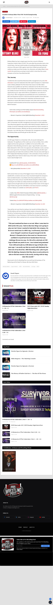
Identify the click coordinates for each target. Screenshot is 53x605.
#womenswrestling (39, 110)
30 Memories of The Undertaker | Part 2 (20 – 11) (13, 331)
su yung (33, 266)
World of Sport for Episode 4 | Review (22, 351)
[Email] (3, 79)
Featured (5, 11)
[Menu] (4, 2)
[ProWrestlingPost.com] (26, 2)
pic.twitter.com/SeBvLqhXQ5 (34, 200)
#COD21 (34, 163)
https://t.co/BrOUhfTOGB (20, 200)
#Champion (13, 112)
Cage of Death (14, 266)
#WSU (18, 193)
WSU (38, 266)
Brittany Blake (6, 266)
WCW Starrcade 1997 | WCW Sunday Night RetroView (38, 307)
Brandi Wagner (10, 17)
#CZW (29, 163)
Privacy (25, 527)
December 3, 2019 (39, 115)
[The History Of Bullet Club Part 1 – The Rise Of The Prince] (6, 375)
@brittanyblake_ (23, 163)
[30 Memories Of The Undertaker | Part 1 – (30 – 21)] (6, 440)
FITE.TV (36, 188)
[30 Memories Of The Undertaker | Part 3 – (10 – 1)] (14, 296)
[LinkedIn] (3, 72)
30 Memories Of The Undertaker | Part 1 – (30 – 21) (26, 439)
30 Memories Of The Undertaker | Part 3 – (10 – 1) (13, 307)
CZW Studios (28, 188)
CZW (20, 266)
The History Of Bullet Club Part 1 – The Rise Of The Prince (28, 373)
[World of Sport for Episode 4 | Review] (6, 352)
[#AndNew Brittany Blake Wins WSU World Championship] (26, 40)
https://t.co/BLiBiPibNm (17, 165)
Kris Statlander (26, 266)
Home (4, 6)
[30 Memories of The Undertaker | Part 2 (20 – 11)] (14, 320)
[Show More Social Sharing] (37, 21)
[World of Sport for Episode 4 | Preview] (6, 367)
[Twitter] (3, 68)
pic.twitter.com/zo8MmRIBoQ (31, 165)
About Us (31, 527)
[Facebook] (3, 65)
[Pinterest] (3, 75)
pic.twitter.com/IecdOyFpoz (23, 112)
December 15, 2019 (26, 168)
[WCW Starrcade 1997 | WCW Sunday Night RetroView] (39, 296)
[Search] (49, 2)
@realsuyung (13, 197)
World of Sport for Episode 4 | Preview (22, 366)
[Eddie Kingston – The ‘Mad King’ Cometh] (6, 360)
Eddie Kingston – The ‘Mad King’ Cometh (23, 358)
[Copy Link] (3, 82)
